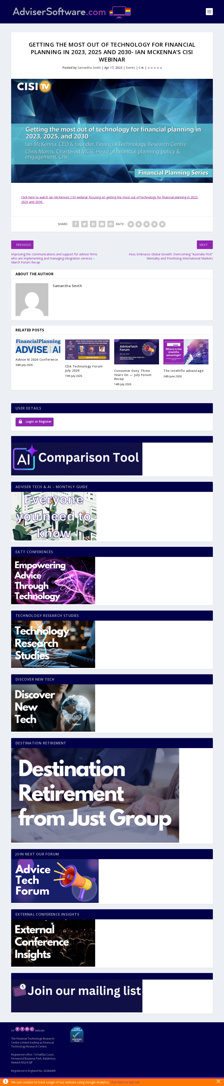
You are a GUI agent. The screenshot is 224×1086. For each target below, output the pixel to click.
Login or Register (39, 421)
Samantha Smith (89, 67)
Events (130, 67)
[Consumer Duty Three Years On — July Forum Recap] (136, 352)
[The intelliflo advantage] (185, 352)
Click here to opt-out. (125, 1082)
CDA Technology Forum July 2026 (84, 368)
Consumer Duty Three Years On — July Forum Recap (133, 375)
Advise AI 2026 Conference (37, 359)
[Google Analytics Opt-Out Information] (5, 1082)
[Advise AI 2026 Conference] (38, 346)
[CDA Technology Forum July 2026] (87, 349)
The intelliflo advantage (183, 371)
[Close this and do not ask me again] (218, 1082)
